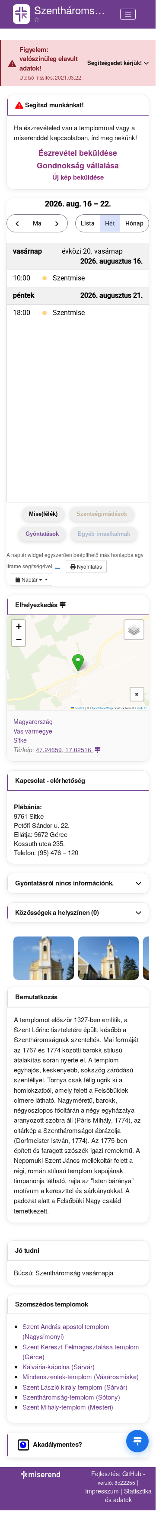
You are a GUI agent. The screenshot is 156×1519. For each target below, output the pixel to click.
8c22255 (125, 1482)
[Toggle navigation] (128, 14)
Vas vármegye (32, 731)
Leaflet (79, 707)
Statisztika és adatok (128, 1495)
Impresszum (102, 1491)
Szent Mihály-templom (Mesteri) (67, 1406)
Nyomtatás (89, 566)
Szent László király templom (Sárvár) (74, 1386)
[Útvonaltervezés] (137, 1441)
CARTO (140, 707)
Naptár (29, 579)
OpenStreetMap (101, 707)
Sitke (20, 740)
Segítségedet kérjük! (114, 63)
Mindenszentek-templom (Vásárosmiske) (80, 1376)
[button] (78, 663)
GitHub (131, 1473)
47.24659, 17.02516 (64, 749)
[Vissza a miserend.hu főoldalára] (21, 14)
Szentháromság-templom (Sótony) (71, 1396)
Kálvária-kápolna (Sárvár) (58, 1366)
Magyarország (33, 721)
